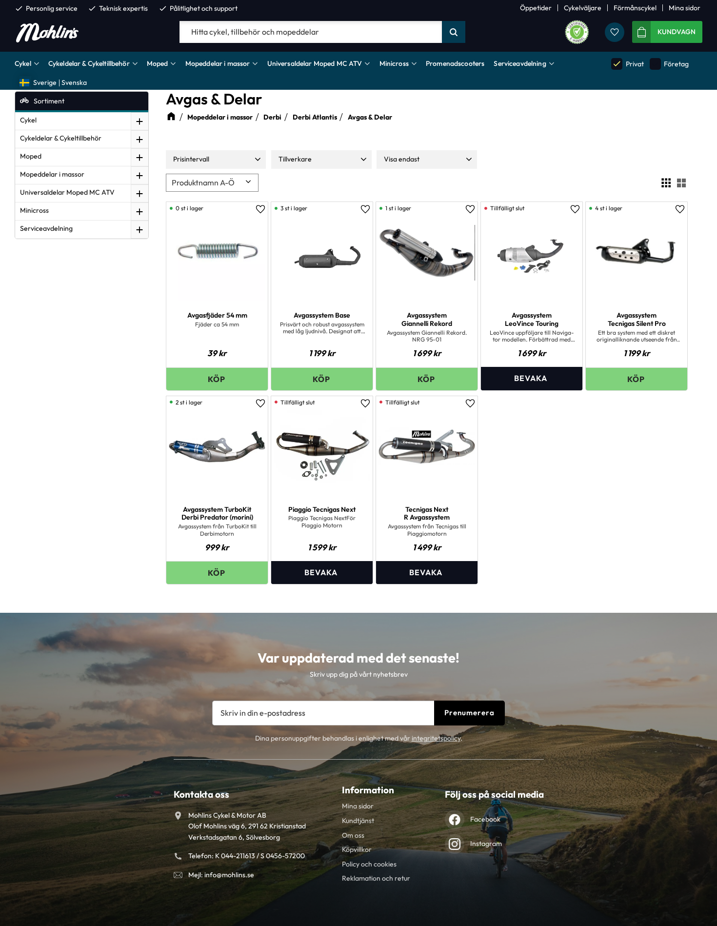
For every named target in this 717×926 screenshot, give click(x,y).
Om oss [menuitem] (353, 835)
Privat (627, 63)
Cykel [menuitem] (23, 63)
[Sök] (453, 32)
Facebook (485, 819)
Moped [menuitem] (157, 63)
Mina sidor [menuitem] (684, 7)
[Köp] (217, 378)
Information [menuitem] (368, 790)
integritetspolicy (436, 738)
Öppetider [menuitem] (536, 7)
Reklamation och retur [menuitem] (376, 878)
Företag (670, 63)
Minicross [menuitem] (394, 63)
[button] (614, 32)
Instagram (486, 843)
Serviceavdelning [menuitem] (520, 63)
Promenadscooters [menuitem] (455, 63)
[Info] (531, 378)
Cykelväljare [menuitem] (582, 7)
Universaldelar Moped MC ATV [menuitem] (314, 63)
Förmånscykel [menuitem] (635, 7)
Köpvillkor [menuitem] (357, 849)
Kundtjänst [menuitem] (358, 820)
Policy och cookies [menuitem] (369, 864)
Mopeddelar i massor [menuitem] (217, 63)
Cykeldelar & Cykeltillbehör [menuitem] (89, 63)
